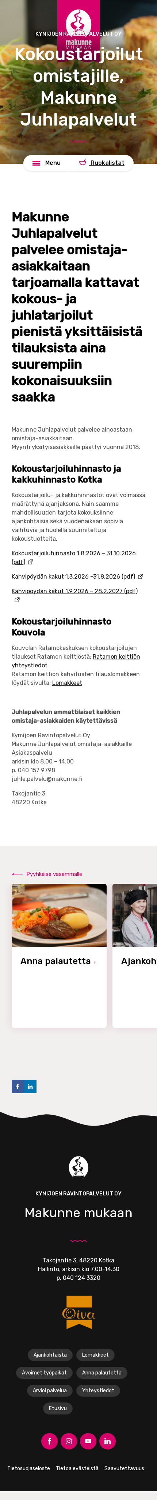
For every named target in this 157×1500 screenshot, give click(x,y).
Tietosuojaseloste (28, 1468)
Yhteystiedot (98, 1391)
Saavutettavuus (124, 1468)
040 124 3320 (81, 1277)
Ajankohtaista (50, 1355)
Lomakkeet (67, 682)
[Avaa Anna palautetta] (59, 956)
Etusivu (58, 1408)
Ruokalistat (107, 162)
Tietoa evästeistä (77, 1468)
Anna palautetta (102, 1373)
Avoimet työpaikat (44, 1373)
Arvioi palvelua (50, 1391)
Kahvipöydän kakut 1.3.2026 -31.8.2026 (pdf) (73, 576)
